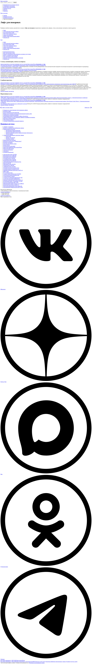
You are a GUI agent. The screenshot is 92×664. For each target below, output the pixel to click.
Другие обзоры (9, 134)
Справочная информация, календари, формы (13, 135)
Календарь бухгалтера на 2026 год (11, 184)
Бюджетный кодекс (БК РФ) (9, 160)
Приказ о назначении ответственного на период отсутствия (17, 54)
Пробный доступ (7, 8)
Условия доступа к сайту (71, 661)
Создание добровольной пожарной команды (13, 121)
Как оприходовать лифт (8, 32)
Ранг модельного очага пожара (10, 56)
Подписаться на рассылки (9, 146)
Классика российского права (9, 143)
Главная (5, 15)
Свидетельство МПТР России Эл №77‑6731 (35, 661)
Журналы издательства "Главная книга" (12, 141)
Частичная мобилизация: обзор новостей (12, 186)
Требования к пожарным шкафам (11, 115)
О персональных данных (9, 176)
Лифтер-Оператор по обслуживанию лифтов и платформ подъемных (19, 117)
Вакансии (5, 10)
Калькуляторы (6, 145)
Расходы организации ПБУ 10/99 (10, 182)
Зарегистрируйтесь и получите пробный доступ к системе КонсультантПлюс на (23, 64)
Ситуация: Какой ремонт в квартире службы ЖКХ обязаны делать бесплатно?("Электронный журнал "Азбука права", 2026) (19, 71)
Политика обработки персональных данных (56, 661)
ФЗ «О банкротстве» (8, 172)
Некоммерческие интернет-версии (11, 4)
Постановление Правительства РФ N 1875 (13, 187)
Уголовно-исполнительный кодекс (11, 167)
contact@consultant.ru (5, 192)
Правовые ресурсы (7, 16)
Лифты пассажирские (8, 35)
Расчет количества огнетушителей (11, 112)
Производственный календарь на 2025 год (13, 170)
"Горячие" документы (8, 126)
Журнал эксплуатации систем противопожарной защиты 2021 (17, 113)
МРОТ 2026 (6, 171)
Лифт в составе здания (7, 107)
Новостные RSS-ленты (8, 148)
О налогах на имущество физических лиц (12, 177)
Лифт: (4, 30)
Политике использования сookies (36, 662)
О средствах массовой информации (11, 178)
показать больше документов (7, 77)
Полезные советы (10, 138)
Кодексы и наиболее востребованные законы (13, 128)
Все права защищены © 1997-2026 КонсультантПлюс (13, 660)
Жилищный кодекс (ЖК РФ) (9, 155)
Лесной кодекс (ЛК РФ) (8, 165)
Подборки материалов (8, 17)
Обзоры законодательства (9, 129)
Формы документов (10, 137)
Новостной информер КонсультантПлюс (12, 147)
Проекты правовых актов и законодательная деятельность (19, 132)
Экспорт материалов (8, 149)
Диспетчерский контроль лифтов (10, 31)
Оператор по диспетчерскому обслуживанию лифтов (15, 110)
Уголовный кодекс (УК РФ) (9, 159)
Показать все (6, 37)
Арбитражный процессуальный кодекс (12, 161)
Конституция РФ (7, 163)
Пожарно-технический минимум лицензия (13, 57)
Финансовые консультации (9, 140)
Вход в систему (4, 1)
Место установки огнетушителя (10, 55)
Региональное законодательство (13, 131)
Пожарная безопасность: (8, 51)
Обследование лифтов (8, 119)
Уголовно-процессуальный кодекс (11, 169)
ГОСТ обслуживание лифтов (10, 34)
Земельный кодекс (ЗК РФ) (9, 164)
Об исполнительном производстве (11, 175)
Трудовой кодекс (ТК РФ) (9, 158)
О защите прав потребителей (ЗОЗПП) (12, 173)
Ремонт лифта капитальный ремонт (11, 36)
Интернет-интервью (8, 142)
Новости (5, 9)
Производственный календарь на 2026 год (13, 180)
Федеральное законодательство (13, 130)
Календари (8, 136)
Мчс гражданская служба (9, 53)
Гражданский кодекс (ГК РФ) (10, 154)
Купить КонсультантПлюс (9, 7)
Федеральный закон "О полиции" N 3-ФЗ (12, 181)
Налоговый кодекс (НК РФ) (9, 157)
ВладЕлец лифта (7, 111)
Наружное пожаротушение (9, 118)
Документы (6, 151)
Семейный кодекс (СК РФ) (9, 166)
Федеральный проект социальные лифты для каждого (15, 116)
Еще (1, 39)
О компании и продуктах (9, 6)
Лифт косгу (87, 107)
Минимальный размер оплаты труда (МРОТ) (13, 183)
